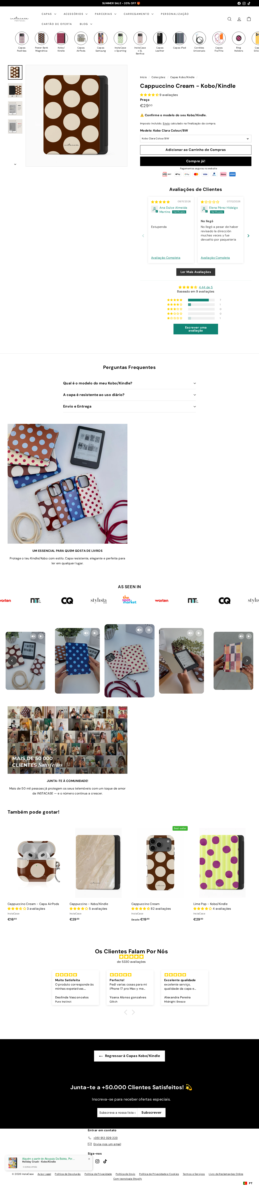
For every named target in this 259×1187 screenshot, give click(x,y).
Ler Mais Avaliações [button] (196, 272)
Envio (166, 123)
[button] (149, 95)
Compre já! (196, 161)
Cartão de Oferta (57, 24)
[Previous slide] (143, 235)
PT (250, 1183)
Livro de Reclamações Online (226, 1174)
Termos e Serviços (194, 1174)
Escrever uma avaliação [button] (196, 328)
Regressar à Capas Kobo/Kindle (132, 1056)
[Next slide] (248, 235)
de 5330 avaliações (131, 962)
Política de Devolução (68, 1174)
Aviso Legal (44, 1174)
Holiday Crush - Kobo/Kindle (39, 1161)
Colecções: (158, 77)
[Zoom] (76, 115)
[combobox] (247, 1183)
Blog (84, 24)
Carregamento (137, 14)
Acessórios (74, 14)
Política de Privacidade (98, 1174)
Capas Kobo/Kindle (182, 77)
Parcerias (104, 14)
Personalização (175, 14)
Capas (47, 14)
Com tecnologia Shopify (127, 1178)
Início (144, 77)
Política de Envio (125, 1174)
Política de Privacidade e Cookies (159, 1174)
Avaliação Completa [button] (165, 258)
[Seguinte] (15, 163)
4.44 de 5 (206, 287)
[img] (160, 202)
